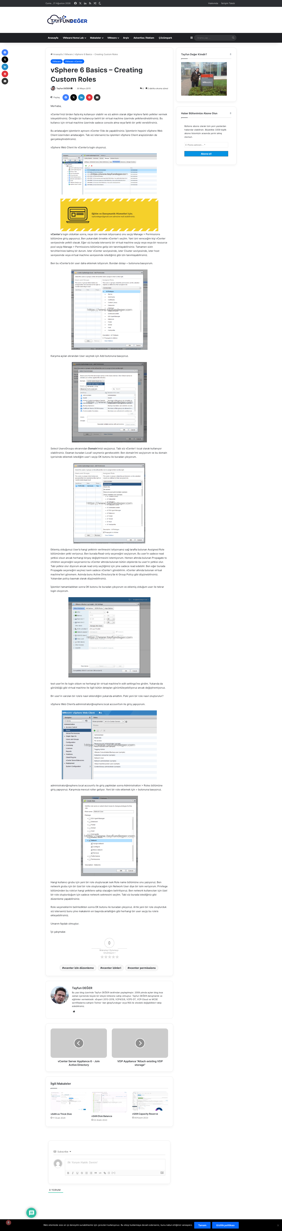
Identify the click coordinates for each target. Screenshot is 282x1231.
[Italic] (72, 1173)
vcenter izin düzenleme (79, 967)
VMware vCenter (73, 61)
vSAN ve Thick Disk (61, 1114)
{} (109, 1173)
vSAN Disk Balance (101, 1116)
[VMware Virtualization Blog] (67, 19)
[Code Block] (100, 1173)
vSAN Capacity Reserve (145, 1113)
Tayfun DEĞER (63, 88)
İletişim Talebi (228, 3)
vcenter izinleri (111, 967)
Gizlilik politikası (225, 1225)
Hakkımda (213, 3)
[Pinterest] (89, 97)
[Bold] (68, 1173)
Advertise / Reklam (143, 37)
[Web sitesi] (74, 1011)
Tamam (202, 1225)
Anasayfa (53, 37)
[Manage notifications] (8, 1222)
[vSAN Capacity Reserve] (150, 1101)
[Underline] (77, 1173)
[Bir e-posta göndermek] (71, 88)
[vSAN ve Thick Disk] (68, 1101)
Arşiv (126, 37)
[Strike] (82, 1173)
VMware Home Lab (73, 37)
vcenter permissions (142, 967)
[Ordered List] (86, 1173)
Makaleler (95, 37)
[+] (113, 1173)
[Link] (104, 1173)
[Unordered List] (91, 1173)
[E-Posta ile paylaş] (97, 97)
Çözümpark (165, 37)
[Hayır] (278, 1225)
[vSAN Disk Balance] (109, 1102)
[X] (73, 97)
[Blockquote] (95, 1173)
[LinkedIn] (81, 97)
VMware (112, 37)
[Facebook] (66, 97)
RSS (129, 1002)
